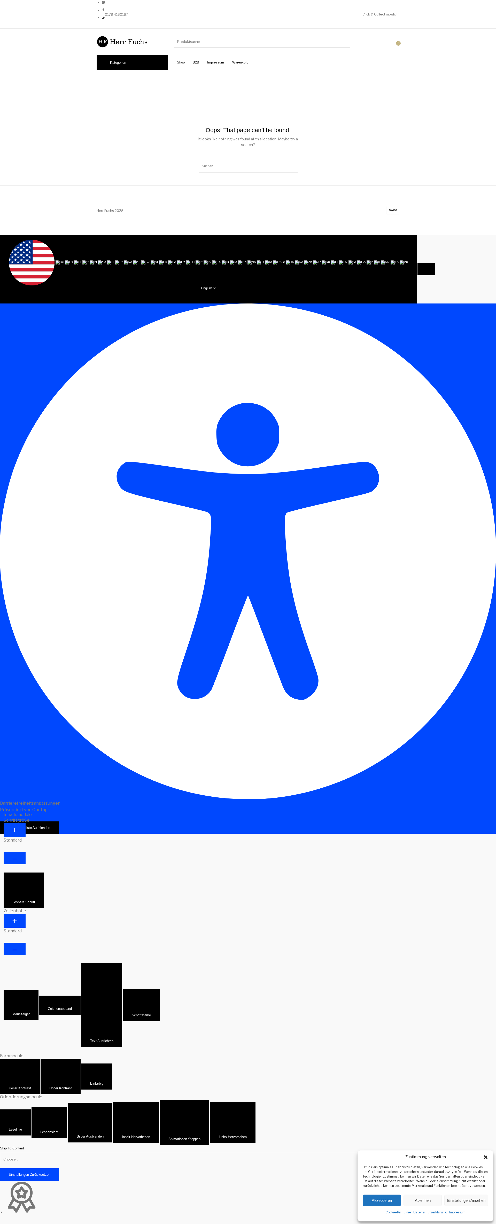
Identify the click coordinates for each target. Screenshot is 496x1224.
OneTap (40, 809)
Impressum (457, 1212)
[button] (485, 1157)
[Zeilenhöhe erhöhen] (15, 921)
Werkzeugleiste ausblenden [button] (29, 828)
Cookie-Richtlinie (398, 1212)
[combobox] (208, 269)
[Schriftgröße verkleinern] (15, 858)
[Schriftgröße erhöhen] (15, 830)
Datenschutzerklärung (430, 1212)
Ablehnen (423, 1200)
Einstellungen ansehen (466, 1200)
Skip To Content (12, 1148)
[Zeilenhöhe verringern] (15, 949)
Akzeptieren (382, 1200)
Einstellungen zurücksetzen (29, 1175)
